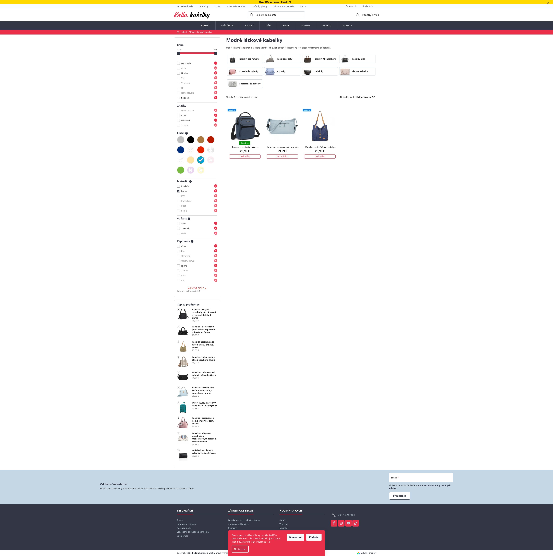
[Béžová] (190, 160)
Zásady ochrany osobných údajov (244, 520)
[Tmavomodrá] (180, 149)
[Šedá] (180, 139)
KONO (198, 115)
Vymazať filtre (196, 288)
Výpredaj (198, 83)
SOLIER (198, 125)
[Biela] (180, 160)
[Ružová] (210, 160)
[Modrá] (200, 160)
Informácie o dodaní (236, 6)
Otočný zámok (198, 260)
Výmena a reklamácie (284, 6)
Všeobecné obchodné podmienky (193, 531)
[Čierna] (190, 139)
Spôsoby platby (259, 6)
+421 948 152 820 (346, 515)
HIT (198, 87)
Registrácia (368, 6)
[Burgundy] (210, 139)
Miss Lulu (198, 120)
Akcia (198, 68)
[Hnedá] (200, 139)
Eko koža (198, 186)
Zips (198, 251)
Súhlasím (314, 537)
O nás (217, 6)
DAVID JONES (198, 110)
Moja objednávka (185, 6)
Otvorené (198, 256)
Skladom (198, 97)
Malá (198, 233)
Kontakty (204, 6)
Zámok (198, 270)
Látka (198, 191)
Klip (198, 280)
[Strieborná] (210, 149)
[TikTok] (355, 523)
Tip (198, 78)
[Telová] (190, 149)
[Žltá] (200, 170)
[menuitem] (205, 25)
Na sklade (198, 63)
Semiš (198, 210)
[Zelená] (180, 170)
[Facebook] (334, 523)
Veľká (198, 223)
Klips (198, 275)
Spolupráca (182, 535)
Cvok (198, 246)
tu (269, 541)
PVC (198, 196)
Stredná (198, 228)
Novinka (198, 73)
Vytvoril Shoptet (368, 553)
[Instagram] (341, 523)
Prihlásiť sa (399, 495)
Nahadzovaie (198, 92)
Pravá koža (198, 201)
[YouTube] (348, 523)
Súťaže (282, 520)
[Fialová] (190, 170)
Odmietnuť (295, 537)
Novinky (283, 528)
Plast (198, 205)
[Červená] (200, 149)
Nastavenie (240, 549)
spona (198, 265)
